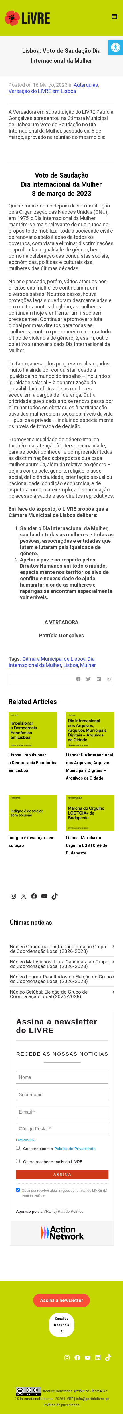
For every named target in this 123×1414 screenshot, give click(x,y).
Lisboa (70, 665)
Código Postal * (34, 1125)
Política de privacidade (62, 1405)
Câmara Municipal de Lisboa (54, 659)
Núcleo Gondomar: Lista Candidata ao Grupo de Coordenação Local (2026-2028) (58, 949)
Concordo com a (59, 1148)
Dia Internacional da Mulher (51, 662)
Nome (24, 1074)
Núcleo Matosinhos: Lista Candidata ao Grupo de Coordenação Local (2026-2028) (59, 964)
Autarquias (86, 85)
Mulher (88, 665)
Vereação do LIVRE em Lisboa (42, 91)
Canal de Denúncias (61, 1325)
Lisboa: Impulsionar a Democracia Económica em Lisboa (33, 763)
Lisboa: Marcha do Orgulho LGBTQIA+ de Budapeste (86, 845)
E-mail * (26, 1108)
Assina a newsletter (61, 1300)
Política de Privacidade (75, 1148)
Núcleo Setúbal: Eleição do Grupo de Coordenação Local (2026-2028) (49, 994)
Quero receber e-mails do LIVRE (52, 1161)
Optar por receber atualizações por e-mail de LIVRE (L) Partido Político (64, 1193)
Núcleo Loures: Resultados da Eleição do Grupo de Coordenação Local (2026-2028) (61, 979)
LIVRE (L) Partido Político (61, 1211)
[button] (115, 47)
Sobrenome (30, 1091)
